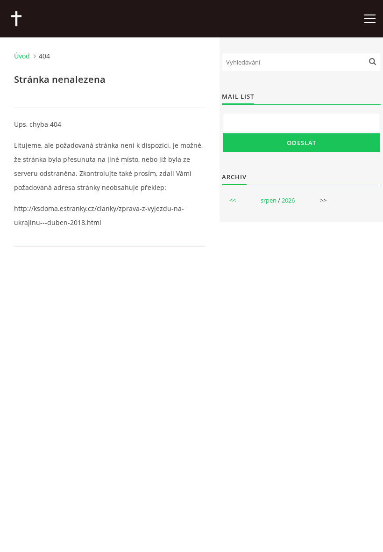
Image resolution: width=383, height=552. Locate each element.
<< (232, 200)
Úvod (22, 55)
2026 (288, 200)
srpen (269, 200)
